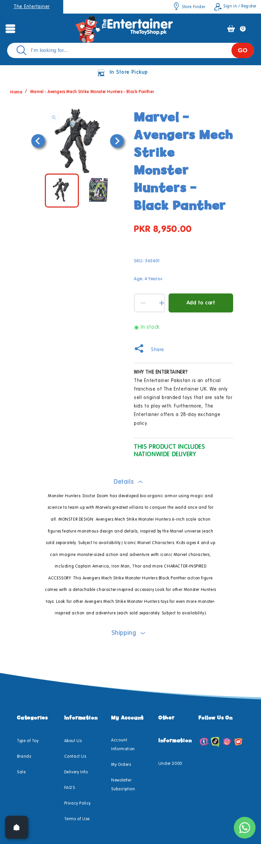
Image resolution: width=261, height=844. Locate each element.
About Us (73, 741)
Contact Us (75, 757)
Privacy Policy (77, 804)
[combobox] (130, 50)
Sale (21, 772)
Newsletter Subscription (123, 784)
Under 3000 (170, 764)
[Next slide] (117, 141)
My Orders (121, 765)
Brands (24, 757)
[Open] (16, 827)
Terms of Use (77, 819)
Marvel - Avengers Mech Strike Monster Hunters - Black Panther (92, 92)
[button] (10, 28)
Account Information (123, 744)
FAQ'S (69, 788)
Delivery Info (76, 772)
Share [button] (157, 349)
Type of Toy (28, 741)
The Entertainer (32, 6)
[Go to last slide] (38, 141)
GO (242, 50)
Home (16, 92)
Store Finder (193, 7)
